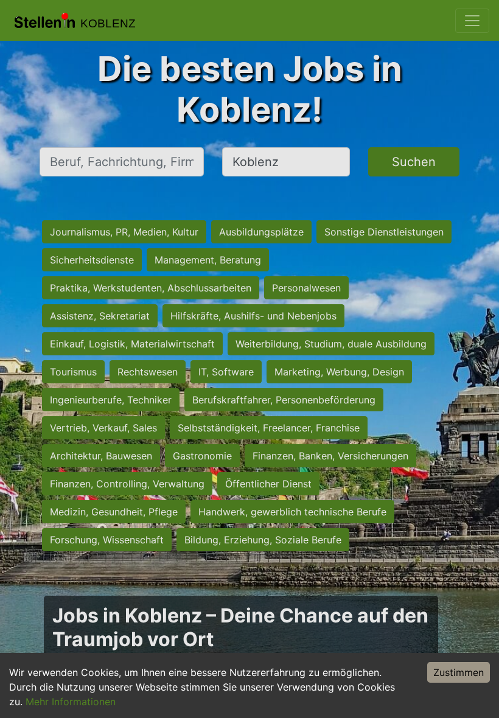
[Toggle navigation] (472, 21)
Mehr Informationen (71, 701)
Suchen (414, 162)
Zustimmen (458, 672)
